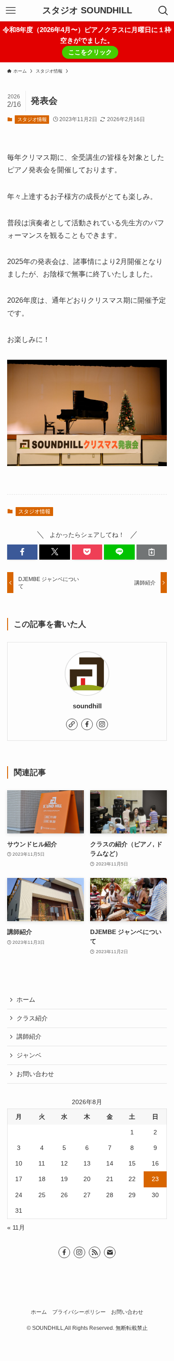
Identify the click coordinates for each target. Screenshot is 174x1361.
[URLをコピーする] (152, 552)
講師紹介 (29, 1036)
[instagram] (102, 724)
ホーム (26, 999)
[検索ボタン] (163, 10)
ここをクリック (90, 52)
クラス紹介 (32, 1018)
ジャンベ (29, 1055)
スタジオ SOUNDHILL (87, 10)
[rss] (94, 1252)
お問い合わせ (35, 1073)
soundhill (87, 706)
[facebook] (87, 724)
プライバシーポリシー (79, 1312)
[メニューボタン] (10, 10)
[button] (22, 552)
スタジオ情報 (32, 119)
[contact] (110, 1252)
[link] (72, 724)
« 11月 (16, 1227)
